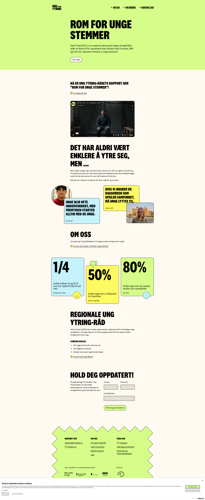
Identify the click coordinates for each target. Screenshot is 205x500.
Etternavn (124, 382)
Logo (92, 455)
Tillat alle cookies (192, 486)
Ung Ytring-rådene (97, 447)
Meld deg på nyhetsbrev (126, 447)
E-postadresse (109, 393)
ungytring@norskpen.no (74, 443)
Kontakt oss (147, 7)
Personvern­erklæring (17, 493)
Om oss (116, 7)
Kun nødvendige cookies (192, 490)
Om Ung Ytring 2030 (98, 443)
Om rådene (130, 7)
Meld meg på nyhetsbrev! (115, 407)
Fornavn (107, 382)
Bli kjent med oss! (97, 451)
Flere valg (5, 493)
